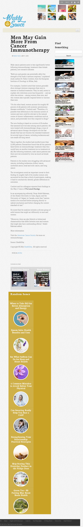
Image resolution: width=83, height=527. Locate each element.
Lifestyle (19, 253)
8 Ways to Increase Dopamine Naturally (61, 112)
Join (62, 2)
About (67, 2)
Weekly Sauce (17, 56)
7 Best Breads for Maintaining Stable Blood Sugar (63, 124)
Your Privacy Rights (37, 521)
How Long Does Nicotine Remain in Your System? (62, 89)
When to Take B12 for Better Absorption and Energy (21, 305)
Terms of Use (58, 521)
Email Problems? (68, 521)
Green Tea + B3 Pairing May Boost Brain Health (21, 492)
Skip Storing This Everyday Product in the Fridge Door (20, 466)
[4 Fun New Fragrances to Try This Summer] (73, 18)
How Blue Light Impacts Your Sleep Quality (64, 66)
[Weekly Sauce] (14, 21)
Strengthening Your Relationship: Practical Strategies (21, 439)
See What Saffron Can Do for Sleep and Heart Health (21, 359)
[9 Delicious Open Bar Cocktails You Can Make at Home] (53, 10)
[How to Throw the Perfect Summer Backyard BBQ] (53, 18)
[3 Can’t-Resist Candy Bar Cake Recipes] (63, 10)
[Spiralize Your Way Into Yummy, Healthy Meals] (63, 18)
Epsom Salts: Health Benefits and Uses (21, 331)
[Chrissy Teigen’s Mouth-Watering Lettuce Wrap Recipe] (73, 10)
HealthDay (28, 246)
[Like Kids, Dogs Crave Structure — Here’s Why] (43, 18)
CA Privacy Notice (48, 521)
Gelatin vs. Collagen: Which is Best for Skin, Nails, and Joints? (63, 136)
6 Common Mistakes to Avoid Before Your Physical (21, 386)
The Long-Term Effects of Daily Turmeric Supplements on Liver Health (64, 147)
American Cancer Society (26, 235)
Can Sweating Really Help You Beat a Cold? (21, 412)
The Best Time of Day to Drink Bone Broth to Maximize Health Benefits (63, 101)
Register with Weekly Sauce (16, 521)
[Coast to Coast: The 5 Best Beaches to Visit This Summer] (43, 10)
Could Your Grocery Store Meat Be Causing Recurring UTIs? (63, 159)
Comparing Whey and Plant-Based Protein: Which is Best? (63, 78)
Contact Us (27, 521)
